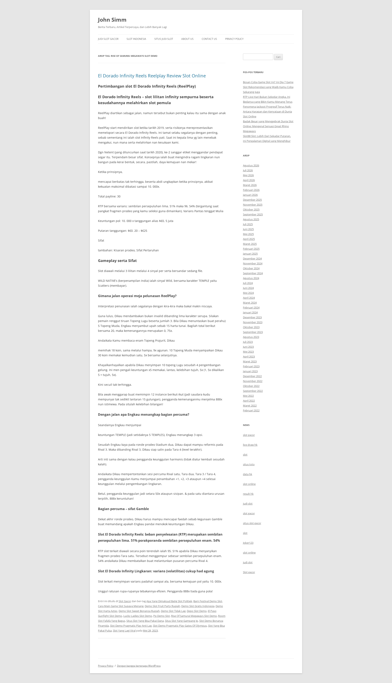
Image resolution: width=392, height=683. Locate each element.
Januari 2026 (250, 195)
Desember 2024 (252, 258)
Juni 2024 (248, 288)
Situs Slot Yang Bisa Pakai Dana (145, 621)
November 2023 (252, 322)
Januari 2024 (250, 312)
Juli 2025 (248, 224)
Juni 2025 (248, 229)
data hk (247, 474)
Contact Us (209, 39)
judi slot (248, 503)
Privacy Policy (234, 39)
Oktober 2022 (251, 386)
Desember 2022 (252, 376)
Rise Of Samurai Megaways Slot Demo (194, 616)
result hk (248, 494)
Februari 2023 (251, 366)
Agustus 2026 (251, 165)
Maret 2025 (250, 244)
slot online (249, 484)
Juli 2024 (248, 283)
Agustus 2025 (251, 219)
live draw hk (250, 445)
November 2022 (252, 381)
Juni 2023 (248, 347)
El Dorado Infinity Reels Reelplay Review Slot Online (152, 75)
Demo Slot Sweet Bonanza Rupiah (139, 611)
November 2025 (252, 204)
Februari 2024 (251, 307)
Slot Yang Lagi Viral (124, 630)
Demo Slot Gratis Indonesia (197, 606)
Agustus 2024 (251, 278)
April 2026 (249, 180)
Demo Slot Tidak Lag (173, 611)
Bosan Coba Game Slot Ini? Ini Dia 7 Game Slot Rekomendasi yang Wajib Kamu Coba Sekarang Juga (268, 87)
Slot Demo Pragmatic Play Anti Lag (131, 625)
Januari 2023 (250, 371)
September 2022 (253, 391)
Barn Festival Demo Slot (207, 601)
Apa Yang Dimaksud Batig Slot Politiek (169, 601)
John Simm (112, 19)
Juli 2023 (248, 342)
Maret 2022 (250, 405)
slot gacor (249, 435)
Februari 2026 (251, 190)
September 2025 (253, 214)
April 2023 (249, 356)
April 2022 (249, 400)
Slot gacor (249, 572)
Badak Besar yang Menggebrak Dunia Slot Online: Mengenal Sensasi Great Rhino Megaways (268, 126)
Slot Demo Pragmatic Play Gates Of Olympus (180, 625)
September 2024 (253, 273)
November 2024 (252, 263)
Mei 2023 (248, 351)
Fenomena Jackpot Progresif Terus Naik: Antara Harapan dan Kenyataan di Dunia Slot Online (267, 111)
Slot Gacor (125, 601)
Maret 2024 (250, 302)
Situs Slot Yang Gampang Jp (181, 621)
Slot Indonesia (136, 39)
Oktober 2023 (251, 327)
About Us (187, 39)
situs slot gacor (252, 523)
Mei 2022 (248, 396)
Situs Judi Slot (163, 39)
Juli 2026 (248, 170)
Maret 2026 (250, 185)
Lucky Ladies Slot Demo (137, 616)
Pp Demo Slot (161, 616)
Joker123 (248, 543)
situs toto (249, 464)
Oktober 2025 (251, 209)
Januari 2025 (250, 253)
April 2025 (249, 239)
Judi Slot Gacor (108, 39)
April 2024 (249, 298)
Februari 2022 (251, 410)
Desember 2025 (252, 200)
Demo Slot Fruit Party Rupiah (162, 606)
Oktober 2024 (251, 268)
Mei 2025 (248, 234)
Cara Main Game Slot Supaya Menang (121, 606)
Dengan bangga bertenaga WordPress (139, 665)
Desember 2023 (252, 317)
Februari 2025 (251, 249)
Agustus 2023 (251, 337)
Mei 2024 (248, 293)
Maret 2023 (250, 361)
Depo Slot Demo (197, 611)
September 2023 (253, 332)
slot (245, 454)
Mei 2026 (248, 175)
